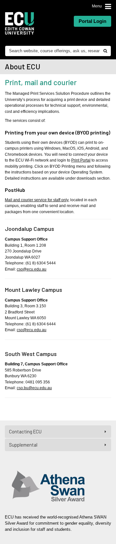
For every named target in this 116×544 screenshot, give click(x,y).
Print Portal (81, 160)
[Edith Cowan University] (19, 23)
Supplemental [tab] (23, 445)
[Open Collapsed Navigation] (108, 6)
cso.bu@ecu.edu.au (34, 388)
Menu (97, 6)
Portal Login (92, 21)
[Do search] (105, 51)
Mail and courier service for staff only (36, 200)
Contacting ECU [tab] (25, 431)
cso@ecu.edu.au (31, 269)
